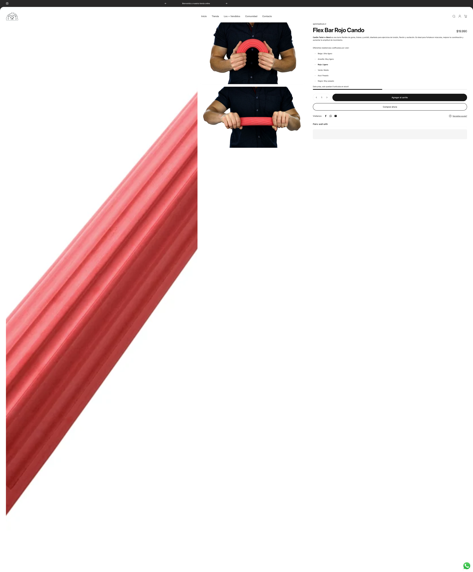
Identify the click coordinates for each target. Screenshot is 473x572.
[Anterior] (165, 3)
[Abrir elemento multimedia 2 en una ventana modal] (252, 53)
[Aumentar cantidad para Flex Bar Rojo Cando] (327, 97)
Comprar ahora (390, 107)
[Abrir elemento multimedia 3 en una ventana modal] (252, 117)
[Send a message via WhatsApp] (467, 566)
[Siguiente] (226, 3)
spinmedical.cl (319, 24)
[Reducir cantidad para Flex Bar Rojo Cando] (316, 97)
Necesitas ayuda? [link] (460, 116)
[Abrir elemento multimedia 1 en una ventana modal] (101, 296)
